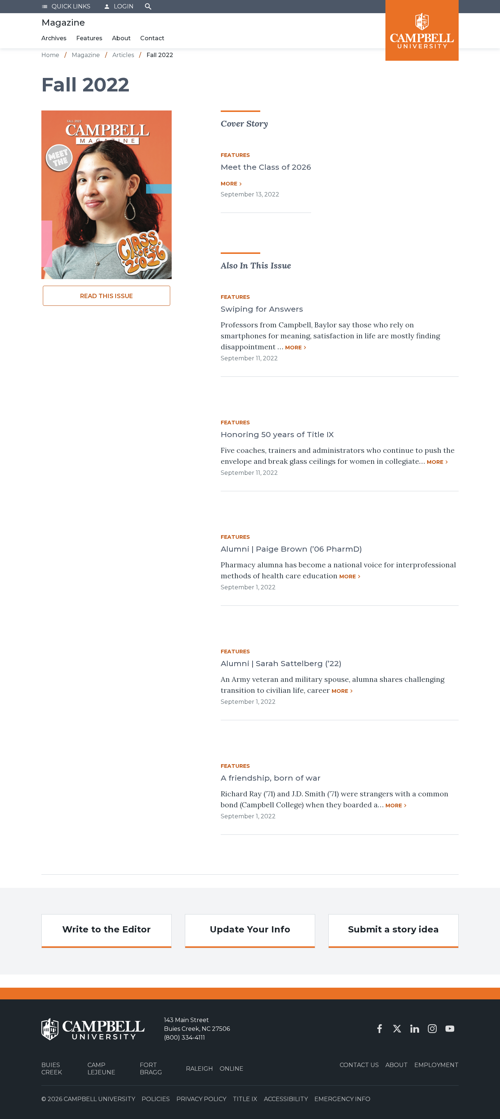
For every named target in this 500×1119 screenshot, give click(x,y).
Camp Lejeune (101, 1068)
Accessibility (286, 1099)
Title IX (245, 1099)
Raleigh (199, 1068)
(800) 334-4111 (184, 1037)
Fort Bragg (151, 1068)
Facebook (379, 1028)
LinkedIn (414, 1028)
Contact (152, 38)
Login (119, 6)
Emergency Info (342, 1099)
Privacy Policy (201, 1099)
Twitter (397, 1028)
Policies (156, 1099)
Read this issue (106, 296)
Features (89, 38)
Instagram (432, 1028)
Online (231, 1068)
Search (148, 6)
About (121, 38)
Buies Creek (51, 1068)
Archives (54, 38)
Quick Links (65, 6)
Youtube (450, 1028)
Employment (436, 1065)
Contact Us (359, 1065)
